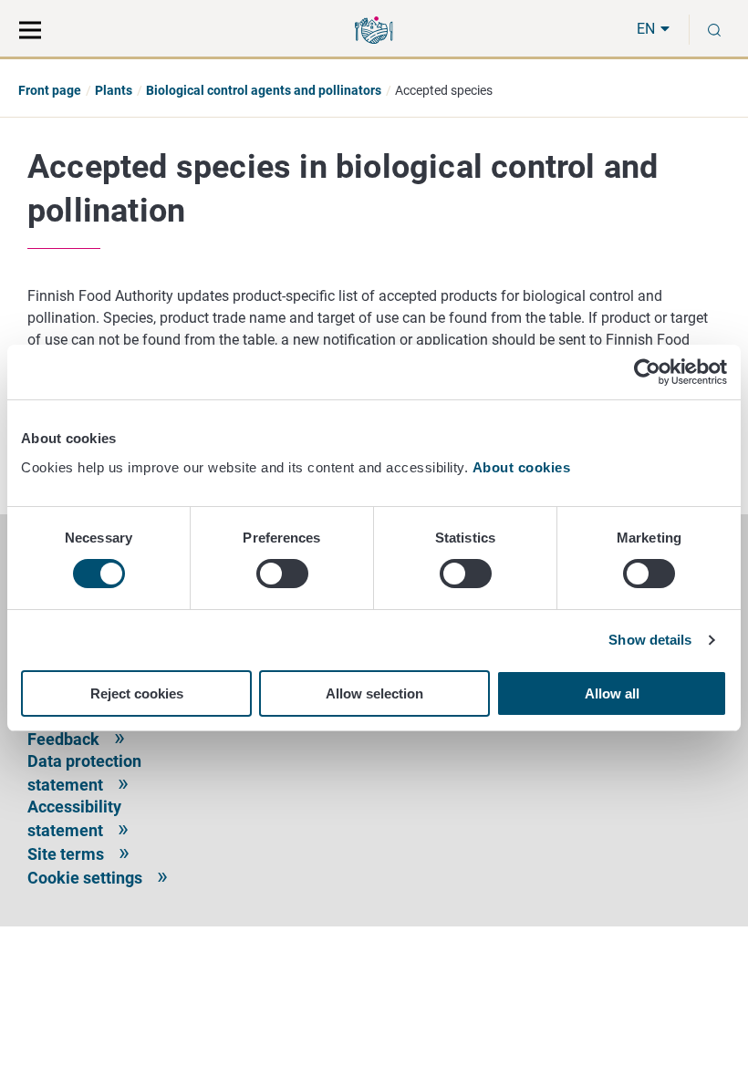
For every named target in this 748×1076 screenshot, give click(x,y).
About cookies (524, 467)
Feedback (63, 739)
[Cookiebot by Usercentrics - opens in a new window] (647, 372)
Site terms (65, 854)
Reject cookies (136, 693)
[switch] (282, 573)
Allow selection (374, 693)
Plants (113, 90)
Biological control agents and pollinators (263, 90)
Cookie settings (84, 877)
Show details (649, 639)
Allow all (612, 693)
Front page (49, 90)
